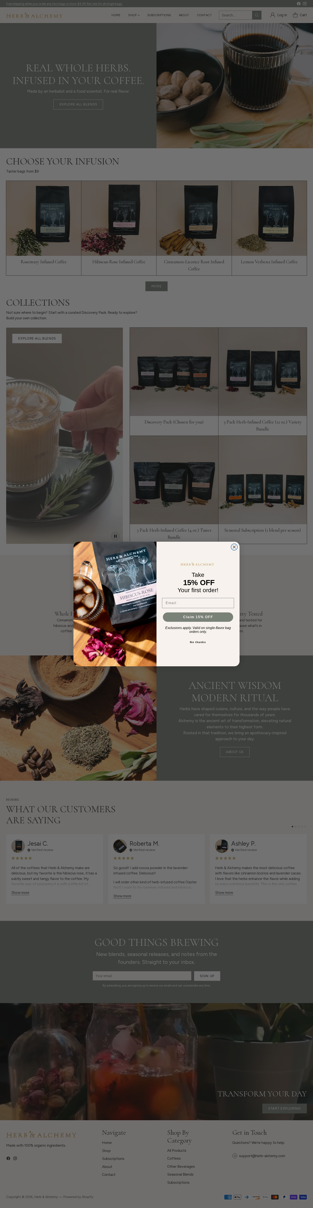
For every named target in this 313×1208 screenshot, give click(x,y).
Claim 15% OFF (198, 617)
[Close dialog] (234, 547)
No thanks (198, 642)
